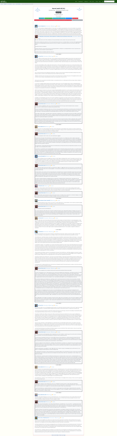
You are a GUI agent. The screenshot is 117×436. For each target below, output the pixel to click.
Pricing (97, 1)
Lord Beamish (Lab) (41, 185)
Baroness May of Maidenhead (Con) (43, 417)
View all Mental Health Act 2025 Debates (59, 18)
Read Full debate (58, 12)
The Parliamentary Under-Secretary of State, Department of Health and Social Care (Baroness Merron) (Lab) (55, 36)
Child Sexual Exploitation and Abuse (37, 10)
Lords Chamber (18, 4)
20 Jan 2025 (10, 4)
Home (2, 4)
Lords (13, 4)
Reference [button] (86, 1)
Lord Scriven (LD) (40, 217)
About (100, 1)
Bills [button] (76, 1)
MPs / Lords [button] (92, 1)
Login (103, 1)
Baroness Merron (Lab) (41, 103)
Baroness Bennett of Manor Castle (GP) (44, 200)
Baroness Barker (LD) (41, 126)
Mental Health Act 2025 (48, 18)
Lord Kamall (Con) (40, 231)
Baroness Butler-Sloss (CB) (42, 394)
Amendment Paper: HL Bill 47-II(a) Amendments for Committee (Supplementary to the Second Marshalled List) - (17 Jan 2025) (53, 20)
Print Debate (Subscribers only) (77, 20)
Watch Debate (75, 18)
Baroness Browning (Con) (42, 156)
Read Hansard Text (69, 18)
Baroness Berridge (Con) (41, 25)
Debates (5, 4)
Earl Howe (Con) (40, 56)
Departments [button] (80, 1)
